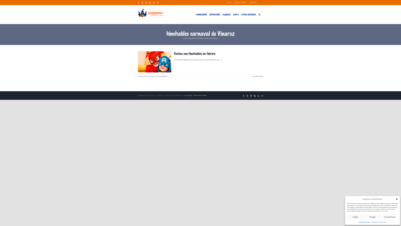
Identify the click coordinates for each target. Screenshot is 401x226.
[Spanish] (260, 2)
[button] (397, 199)
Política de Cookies (200, 95)
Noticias (152, 76)
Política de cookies (364, 222)
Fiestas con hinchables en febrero (194, 53)
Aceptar (355, 217)
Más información (257, 76)
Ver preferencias (389, 217)
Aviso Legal (374, 222)
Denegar (372, 217)
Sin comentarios (162, 76)
